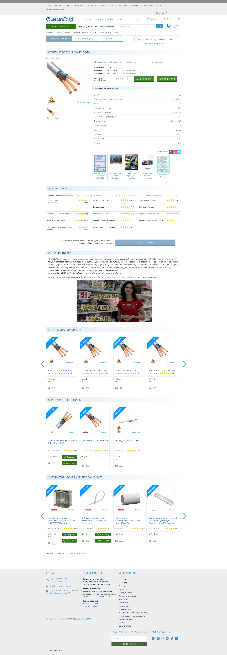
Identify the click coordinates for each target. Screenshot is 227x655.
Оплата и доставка (92, 5)
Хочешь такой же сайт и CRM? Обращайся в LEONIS (68, 619)
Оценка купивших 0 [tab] (162, 195)
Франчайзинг (134, 5)
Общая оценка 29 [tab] (63, 195)
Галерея (122, 586)
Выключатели (125, 626)
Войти (168, 13)
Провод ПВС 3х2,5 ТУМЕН (127, 440)
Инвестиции (123, 5)
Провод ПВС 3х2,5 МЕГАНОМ (95, 440)
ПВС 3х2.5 (66, 553)
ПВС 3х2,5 (82, 553)
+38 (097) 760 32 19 (87, 26)
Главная (49, 32)
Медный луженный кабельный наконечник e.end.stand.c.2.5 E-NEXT (96, 520)
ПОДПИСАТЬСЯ (129, 643)
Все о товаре (59, 38)
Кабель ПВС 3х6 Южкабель (60, 370)
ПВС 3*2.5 (74, 553)
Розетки (122, 622)
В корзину (145, 78)
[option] (63, 364)
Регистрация (177, 13)
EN (163, 13)
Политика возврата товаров (55, 9)
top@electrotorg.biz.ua (60, 586)
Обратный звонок (107, 26)
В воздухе (176, 112)
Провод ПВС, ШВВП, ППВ (80, 32)
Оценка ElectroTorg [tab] (92, 195)
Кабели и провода (62, 32)
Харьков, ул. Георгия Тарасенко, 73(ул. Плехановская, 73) (66, 591)
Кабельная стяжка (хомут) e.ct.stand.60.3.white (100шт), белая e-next (162, 520)
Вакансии (113, 5)
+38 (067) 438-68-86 (166, 39)
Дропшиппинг (125, 619)
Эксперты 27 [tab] (128, 195)
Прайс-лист (58, 5)
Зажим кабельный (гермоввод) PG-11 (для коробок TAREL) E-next (62, 520)
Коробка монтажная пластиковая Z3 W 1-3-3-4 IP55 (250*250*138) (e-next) (129, 520)
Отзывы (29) (85, 38)
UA (157, 13)
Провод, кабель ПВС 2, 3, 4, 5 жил (105, 32)
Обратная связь (90, 606)
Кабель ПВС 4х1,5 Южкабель (162, 370)
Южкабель (176, 99)
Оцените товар (145, 242)
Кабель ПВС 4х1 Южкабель (127, 370)
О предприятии (78, 5)
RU (160, 13)
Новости (49, 5)
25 (180, 116)
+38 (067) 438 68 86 (58, 581)
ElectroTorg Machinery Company (152, 5)
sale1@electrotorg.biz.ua (154, 44)
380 (179, 108)
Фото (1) (111, 38)
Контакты (104, 5)
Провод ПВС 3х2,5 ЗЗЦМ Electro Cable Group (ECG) (62, 441)
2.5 (179, 125)
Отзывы (67, 5)
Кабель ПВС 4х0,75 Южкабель (95, 370)
